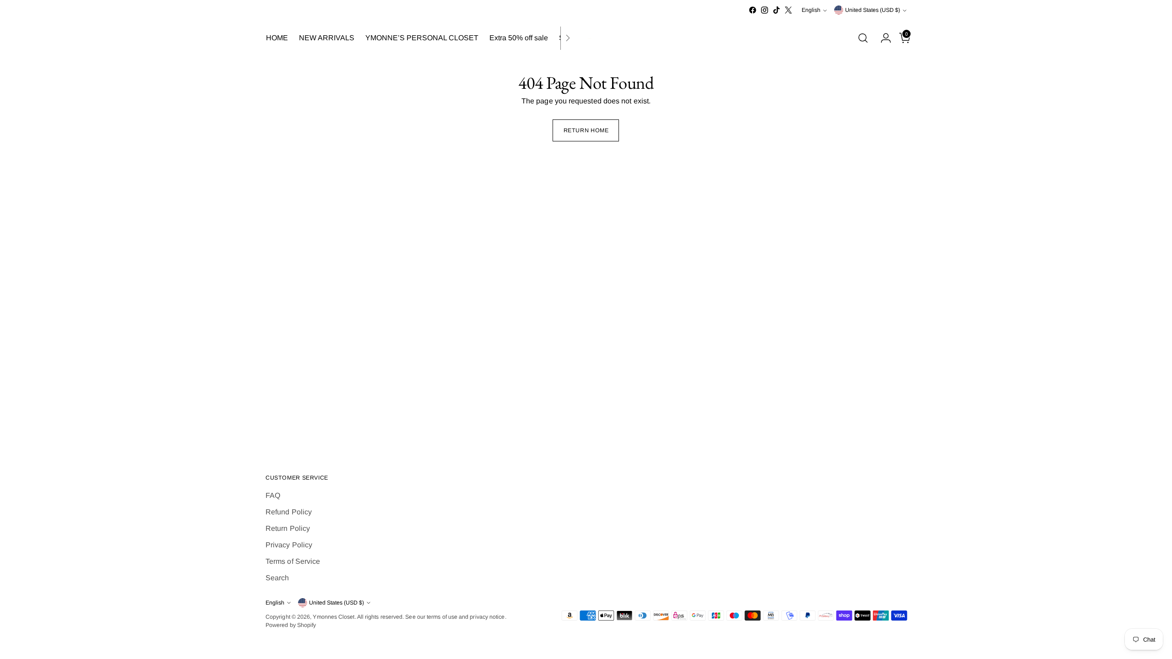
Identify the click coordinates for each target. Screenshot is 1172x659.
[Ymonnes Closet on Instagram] (764, 10)
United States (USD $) (872, 10)
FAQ (273, 495)
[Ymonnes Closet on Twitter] (788, 10)
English (811, 10)
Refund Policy (289, 512)
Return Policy (288, 528)
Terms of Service (293, 561)
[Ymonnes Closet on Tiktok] (776, 10)
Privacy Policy (289, 545)
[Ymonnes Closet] (586, 38)
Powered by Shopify (291, 625)
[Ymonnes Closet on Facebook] (753, 10)
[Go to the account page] (882, 38)
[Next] (568, 38)
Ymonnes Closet (333, 617)
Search (277, 578)
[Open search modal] (863, 38)
